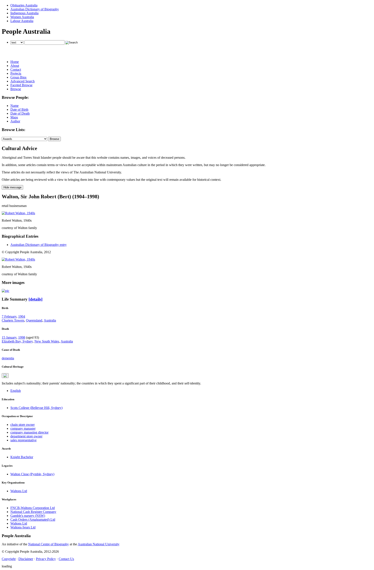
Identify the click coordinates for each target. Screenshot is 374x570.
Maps (14, 117)
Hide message (12, 187)
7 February (9, 316)
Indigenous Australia (24, 13)
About (14, 65)
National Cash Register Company (33, 512)
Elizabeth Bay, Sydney (17, 341)
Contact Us (66, 559)
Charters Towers (13, 320)
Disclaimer (25, 559)
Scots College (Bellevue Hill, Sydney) (36, 408)
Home (14, 62)
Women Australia (22, 17)
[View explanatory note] (5, 375)
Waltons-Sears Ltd (22, 527)
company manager (22, 428)
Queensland (34, 320)
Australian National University (98, 544)
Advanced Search (22, 81)
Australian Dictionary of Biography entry (38, 245)
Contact (15, 69)
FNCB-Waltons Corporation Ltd (32, 508)
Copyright (9, 559)
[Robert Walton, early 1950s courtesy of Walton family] (5, 291)
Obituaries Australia (23, 5)
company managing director (29, 432)
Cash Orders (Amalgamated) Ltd (32, 519)
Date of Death (20, 113)
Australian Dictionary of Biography (34, 9)
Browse (15, 89)
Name (14, 105)
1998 (21, 337)
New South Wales (46, 341)
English (15, 390)
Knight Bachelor (21, 457)
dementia (8, 358)
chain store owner (22, 424)
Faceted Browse (21, 85)
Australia (50, 320)
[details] (35, 299)
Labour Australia (21, 21)
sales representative (23, 440)
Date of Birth (19, 109)
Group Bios (18, 77)
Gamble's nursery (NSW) (27, 515)
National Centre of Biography (48, 544)
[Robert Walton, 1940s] (18, 213)
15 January (9, 337)
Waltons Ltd (18, 491)
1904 (21, 316)
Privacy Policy (46, 559)
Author (15, 121)
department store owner (26, 436)
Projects (15, 73)
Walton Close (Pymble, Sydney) (32, 474)
